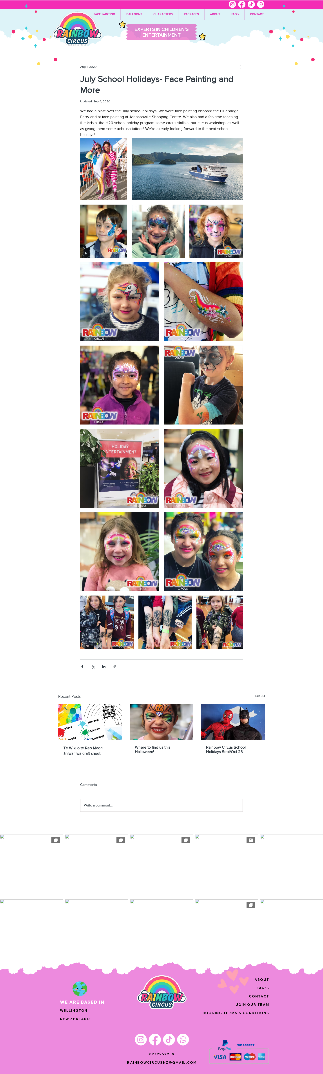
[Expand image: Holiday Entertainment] (119, 468)
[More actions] (240, 66)
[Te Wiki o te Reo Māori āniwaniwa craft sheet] (90, 722)
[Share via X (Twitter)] (93, 667)
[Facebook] (241, 4)
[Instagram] (232, 4)
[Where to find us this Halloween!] (162, 722)
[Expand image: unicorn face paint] (119, 301)
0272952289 (162, 1054)
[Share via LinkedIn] (104, 667)
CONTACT (259, 996)
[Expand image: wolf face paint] (203, 385)
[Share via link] (115, 667)
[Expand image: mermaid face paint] (158, 231)
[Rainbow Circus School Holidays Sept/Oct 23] (233, 722)
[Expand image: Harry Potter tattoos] (107, 622)
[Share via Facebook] (82, 667)
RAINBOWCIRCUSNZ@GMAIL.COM (162, 1062)
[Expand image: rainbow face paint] (203, 551)
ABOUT (261, 980)
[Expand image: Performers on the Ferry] (103, 169)
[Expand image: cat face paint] (216, 231)
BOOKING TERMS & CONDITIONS (236, 1013)
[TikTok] (251, 4)
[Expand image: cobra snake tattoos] (165, 622)
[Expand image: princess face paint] (119, 385)
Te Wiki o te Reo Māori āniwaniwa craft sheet (83, 751)
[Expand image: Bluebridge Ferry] (187, 169)
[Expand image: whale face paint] (103, 231)
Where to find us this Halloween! (152, 749)
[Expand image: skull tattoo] (219, 622)
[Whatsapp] (260, 4)
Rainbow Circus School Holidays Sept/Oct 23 (226, 749)
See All (260, 696)
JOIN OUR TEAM (252, 1005)
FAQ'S (263, 988)
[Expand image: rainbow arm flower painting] (203, 301)
